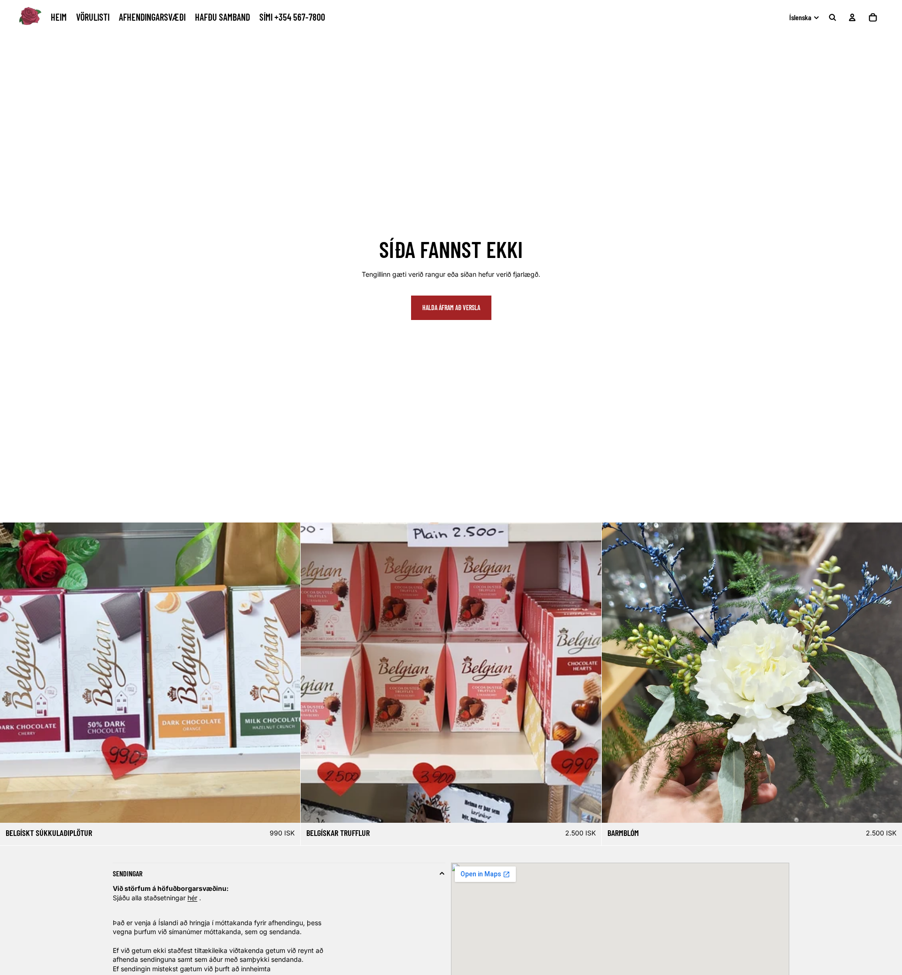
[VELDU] (286, 808)
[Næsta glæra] (891, 673)
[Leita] (832, 17)
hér (192, 898)
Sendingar (127, 873)
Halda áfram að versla (451, 308)
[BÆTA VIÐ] (887, 808)
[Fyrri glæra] (612, 673)
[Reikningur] (852, 17)
